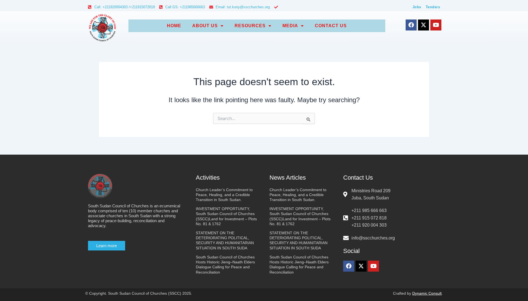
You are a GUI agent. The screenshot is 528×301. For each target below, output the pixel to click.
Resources (250, 25)
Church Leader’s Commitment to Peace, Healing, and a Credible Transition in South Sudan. (224, 195)
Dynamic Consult (427, 293)
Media (290, 25)
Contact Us (331, 25)
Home (174, 25)
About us (205, 25)
